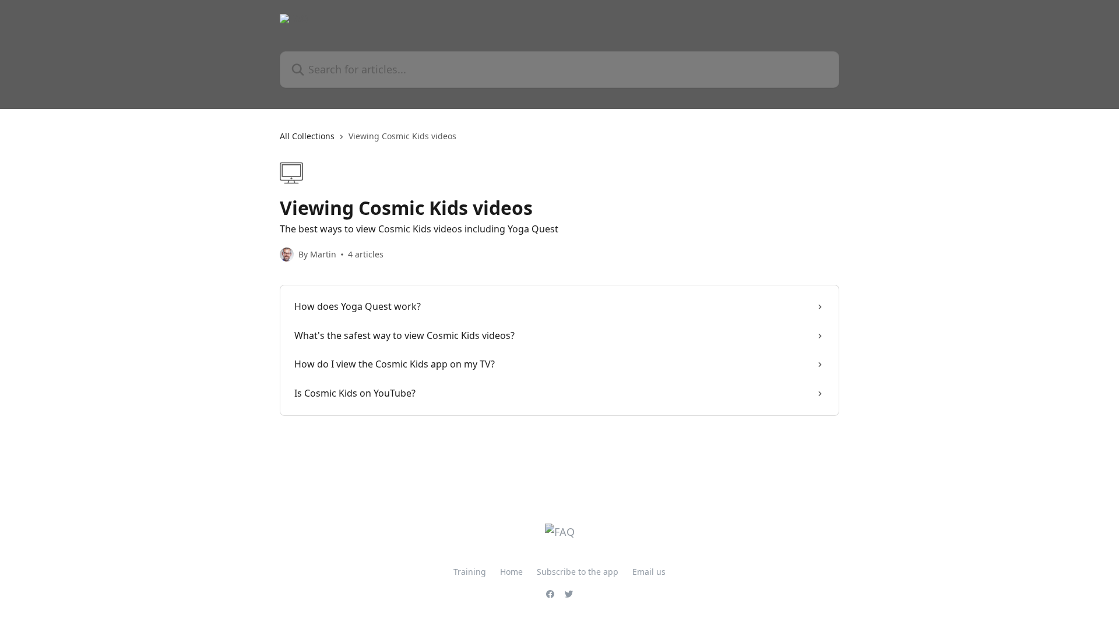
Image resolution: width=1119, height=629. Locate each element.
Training (469, 571)
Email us (649, 571)
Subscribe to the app (577, 571)
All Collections (307, 136)
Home (511, 571)
